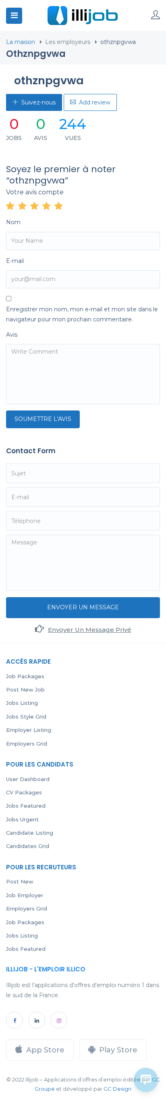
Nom (13, 222)
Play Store (118, 1050)
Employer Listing (28, 730)
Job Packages (25, 676)
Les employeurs (67, 42)
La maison (20, 42)
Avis (11, 334)
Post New (19, 881)
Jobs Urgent (22, 819)
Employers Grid (26, 743)
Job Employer (24, 895)
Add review (94, 102)
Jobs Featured (26, 805)
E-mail (15, 261)
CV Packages (24, 792)
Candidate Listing (29, 832)
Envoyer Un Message (83, 607)
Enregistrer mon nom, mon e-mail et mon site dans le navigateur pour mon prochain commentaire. (82, 314)
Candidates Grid (27, 846)
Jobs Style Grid (26, 716)
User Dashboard (28, 779)
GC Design (117, 1088)
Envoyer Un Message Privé (89, 629)
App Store (45, 1050)
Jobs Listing (22, 703)
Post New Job (25, 689)
